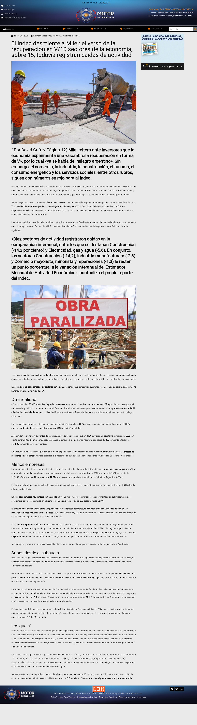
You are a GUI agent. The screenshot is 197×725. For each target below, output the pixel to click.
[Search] (195, 29)
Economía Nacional (42, 35)
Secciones (9, 29)
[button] (171, 9)
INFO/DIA (57, 35)
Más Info (67, 35)
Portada (76, 35)
